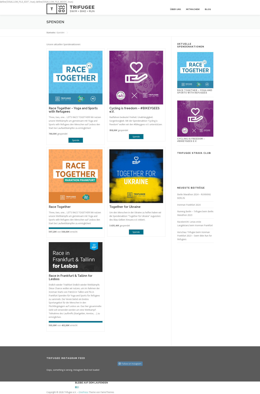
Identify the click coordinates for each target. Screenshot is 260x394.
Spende (75, 140)
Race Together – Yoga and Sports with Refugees (194, 91)
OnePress (83, 392)
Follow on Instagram (131, 364)
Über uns (175, 9)
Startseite (50, 32)
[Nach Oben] (47, 389)
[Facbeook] (76, 387)
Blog (208, 9)
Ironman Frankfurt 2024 (188, 204)
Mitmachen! (193, 9)
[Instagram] (78, 387)
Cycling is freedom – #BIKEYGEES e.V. (191, 140)
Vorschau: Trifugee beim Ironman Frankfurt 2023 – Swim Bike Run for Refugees (194, 236)
